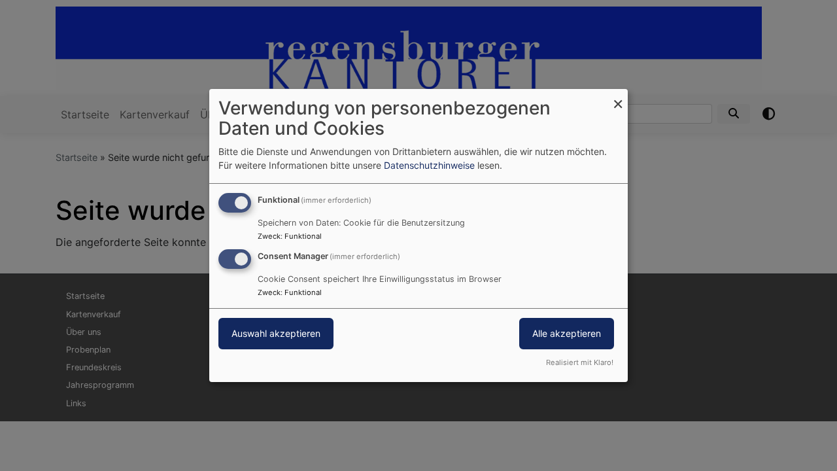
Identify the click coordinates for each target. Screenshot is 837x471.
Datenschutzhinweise (429, 165)
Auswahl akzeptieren (275, 333)
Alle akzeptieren (566, 333)
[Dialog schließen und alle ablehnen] (618, 97)
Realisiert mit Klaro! (579, 362)
